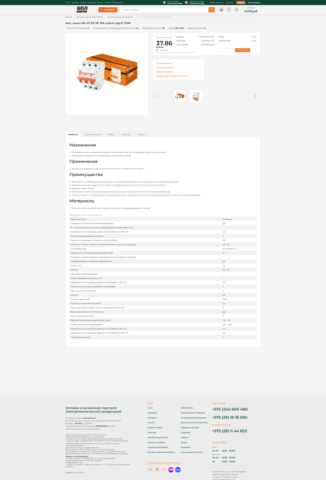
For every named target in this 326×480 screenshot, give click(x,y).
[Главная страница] (82, 9)
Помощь (108, 2)
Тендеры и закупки (190, 428)
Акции (184, 442)
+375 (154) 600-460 (89, 458)
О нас (68, 2)
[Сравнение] (221, 9)
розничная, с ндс (164, 37)
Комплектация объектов (193, 413)
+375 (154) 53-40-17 (99, 454)
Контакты (230, 2)
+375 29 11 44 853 (196, 3)
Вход (241, 2)
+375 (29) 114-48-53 (102, 441)
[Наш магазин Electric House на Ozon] (178, 469)
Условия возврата (164, 72)
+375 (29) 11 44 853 (229, 431)
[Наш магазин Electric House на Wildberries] (171, 469)
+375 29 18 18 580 (174, 3)
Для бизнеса (118, 2)
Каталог (109, 9)
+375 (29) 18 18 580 (229, 417)
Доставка (92, 2)
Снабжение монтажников (193, 418)
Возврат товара (155, 428)
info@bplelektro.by (119, 441)
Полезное (75, 2)
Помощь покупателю (158, 438)
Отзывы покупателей (158, 447)
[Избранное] (229, 9)
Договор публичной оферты (161, 452)
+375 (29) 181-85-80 (106, 458)
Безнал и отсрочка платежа (194, 423)
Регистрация (254, 3)
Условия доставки (165, 68)
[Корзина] (236, 9)
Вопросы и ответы (156, 442)
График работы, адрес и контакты (172, 76)
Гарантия (152, 433)
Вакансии (185, 447)
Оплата (100, 2)
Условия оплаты (164, 63)
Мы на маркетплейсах (191, 452)
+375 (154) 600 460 (230, 409)
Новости (83, 2)
